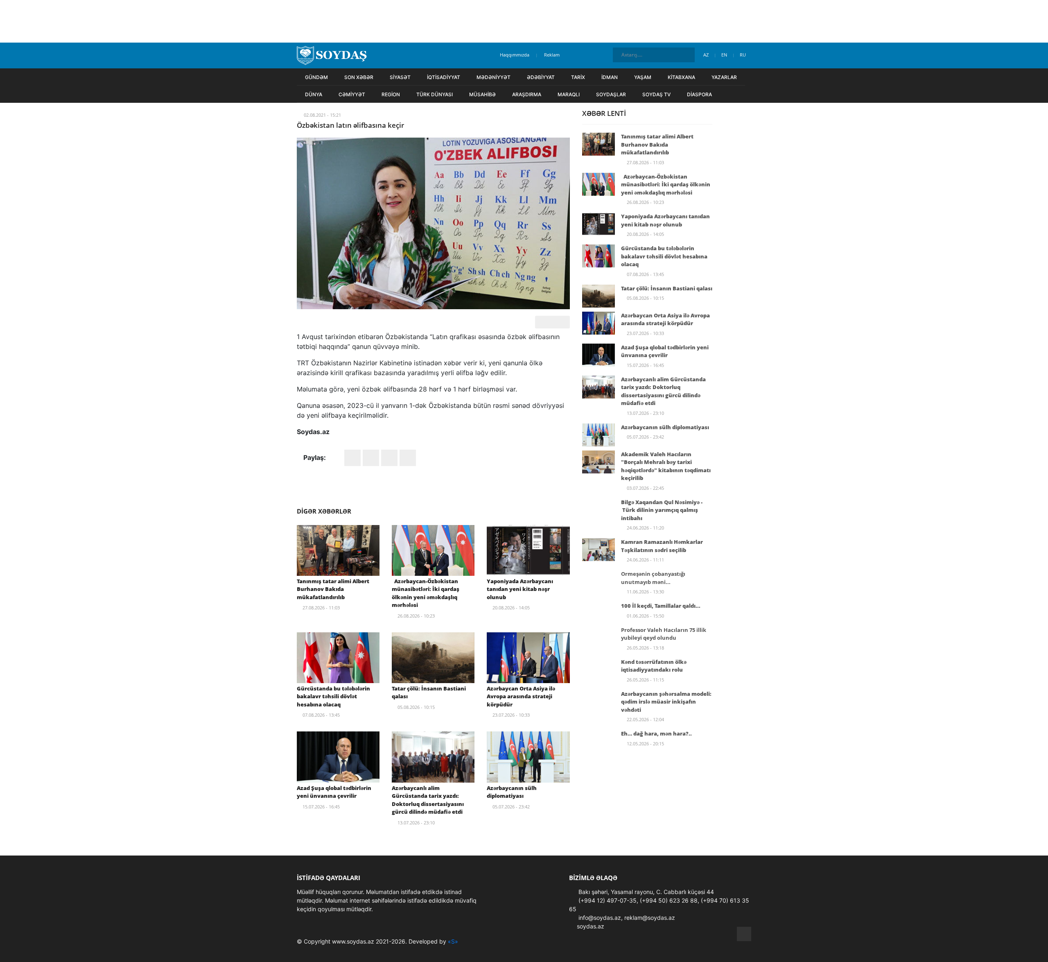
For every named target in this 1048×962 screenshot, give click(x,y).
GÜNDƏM (316, 77)
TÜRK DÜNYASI (434, 94)
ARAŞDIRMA (526, 94)
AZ (706, 55)
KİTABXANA (681, 77)
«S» (453, 941)
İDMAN (609, 77)
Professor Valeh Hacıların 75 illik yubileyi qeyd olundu (663, 634)
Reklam (552, 55)
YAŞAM (642, 77)
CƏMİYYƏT (352, 94)
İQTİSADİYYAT (443, 77)
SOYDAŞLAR (611, 94)
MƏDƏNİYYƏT (493, 77)
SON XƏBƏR (358, 77)
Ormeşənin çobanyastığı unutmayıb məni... (653, 578)
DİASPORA (699, 94)
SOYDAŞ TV (656, 94)
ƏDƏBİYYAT (541, 77)
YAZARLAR (724, 77)
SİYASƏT (400, 77)
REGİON (391, 94)
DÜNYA (313, 94)
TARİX (578, 77)
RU (743, 55)
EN (724, 55)
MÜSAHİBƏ (482, 94)
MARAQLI (569, 94)
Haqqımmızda (514, 55)
